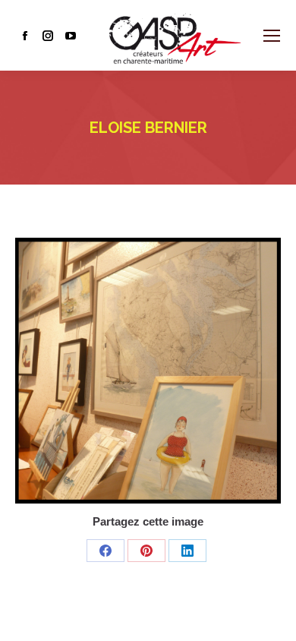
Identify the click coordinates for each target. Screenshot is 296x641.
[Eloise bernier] (148, 371)
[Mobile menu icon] (272, 36)
